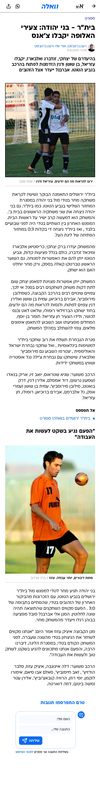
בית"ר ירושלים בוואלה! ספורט (65, 419)
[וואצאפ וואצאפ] (17, 6)
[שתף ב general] (8, 6)
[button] (79, 6)
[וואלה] (50, 6)
